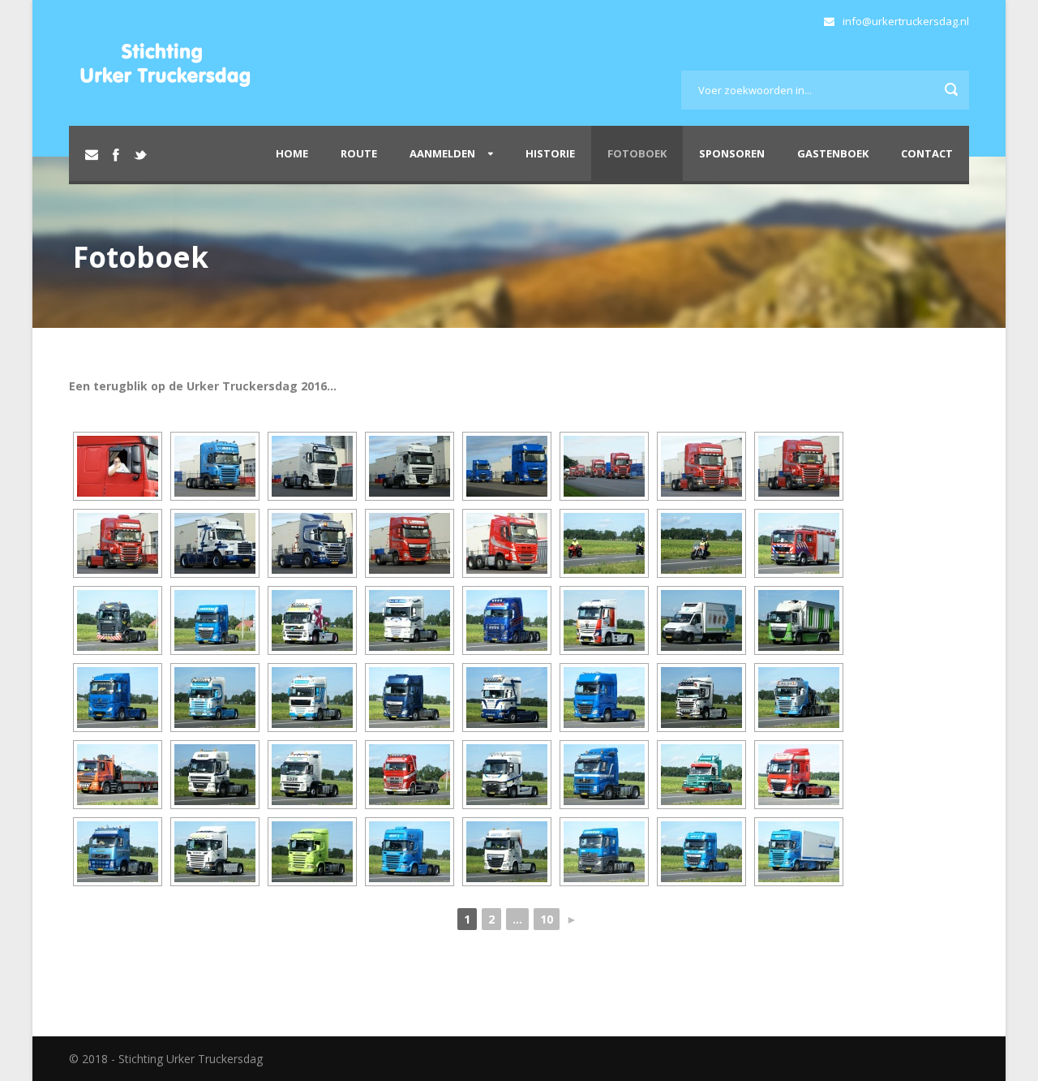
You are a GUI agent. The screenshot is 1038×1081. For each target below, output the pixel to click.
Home (292, 153)
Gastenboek (833, 153)
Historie (550, 153)
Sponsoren (732, 153)
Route (359, 153)
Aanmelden (442, 153)
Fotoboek (637, 153)
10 (546, 919)
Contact (927, 153)
